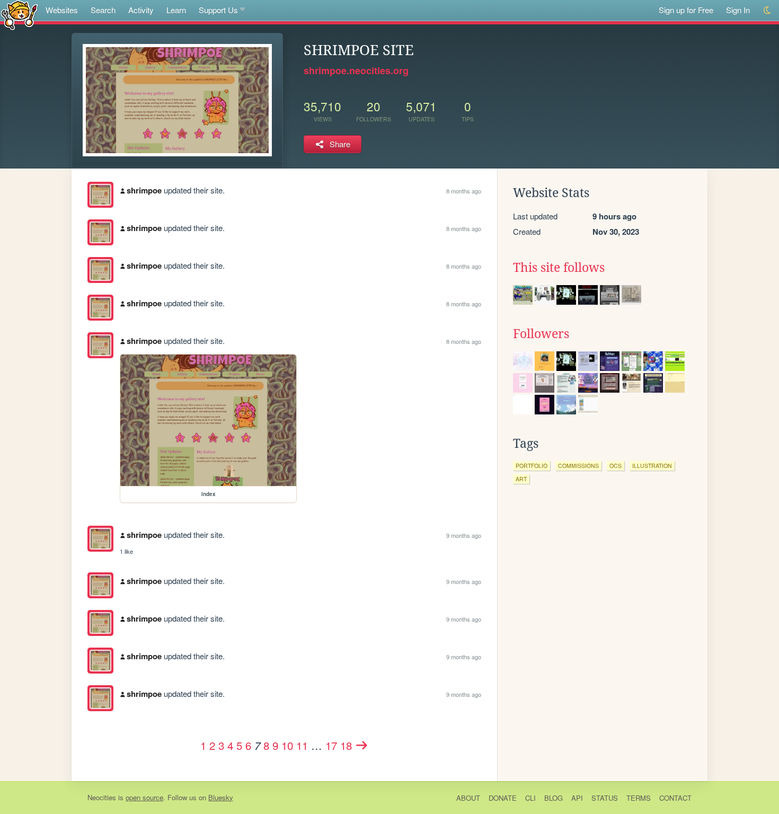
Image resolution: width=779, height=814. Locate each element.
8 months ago (463, 191)
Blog (553, 798)
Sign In (738, 9)
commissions (578, 466)
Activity (141, 9)
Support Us (218, 9)
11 (302, 745)
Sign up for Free (686, 9)
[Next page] (362, 745)
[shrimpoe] (100, 195)
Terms (638, 798)
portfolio (531, 466)
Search (103, 9)
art (521, 479)
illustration (652, 466)
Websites (62, 9)
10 (287, 745)
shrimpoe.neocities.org (356, 70)
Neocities (101, 797)
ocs (615, 466)
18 (346, 745)
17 (331, 745)
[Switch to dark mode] (767, 10)
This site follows (559, 268)
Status (604, 798)
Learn (176, 9)
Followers (541, 334)
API (577, 798)
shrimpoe (144, 190)
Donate (503, 798)
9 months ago (463, 535)
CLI (530, 798)
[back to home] (19, 14)
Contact (675, 798)
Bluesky (220, 797)
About (468, 798)
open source (144, 797)
